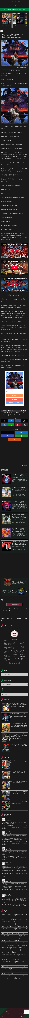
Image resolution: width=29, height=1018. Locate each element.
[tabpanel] (8, 20)
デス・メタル (5, 414)
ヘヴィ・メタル (18, 414)
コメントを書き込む (14, 604)
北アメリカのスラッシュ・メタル (15, 410)
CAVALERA (5, 410)
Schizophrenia (9, 391)
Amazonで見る (14, 395)
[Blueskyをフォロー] (21, 432)
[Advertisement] (14, 453)
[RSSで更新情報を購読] (14, 439)
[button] (24, 424)
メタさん (14, 639)
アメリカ (4, 412)
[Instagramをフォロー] (7, 435)
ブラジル (11, 414)
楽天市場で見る (14, 399)
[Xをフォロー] (7, 432)
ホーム (7, 1011)
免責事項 (8, 1013)
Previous (1, 20)
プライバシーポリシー (21, 1011)
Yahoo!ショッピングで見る (14, 402)
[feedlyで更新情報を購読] (21, 435)
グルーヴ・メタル (11, 412)
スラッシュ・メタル (21, 412)
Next (28, 20)
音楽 (25, 410)
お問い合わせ (21, 1013)
